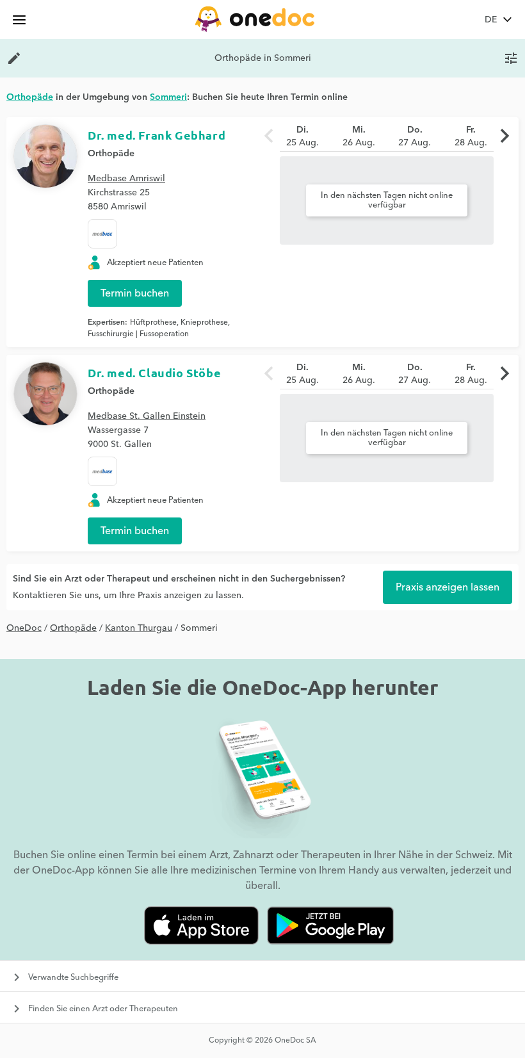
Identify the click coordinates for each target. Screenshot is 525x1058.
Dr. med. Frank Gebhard (156, 134)
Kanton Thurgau (138, 628)
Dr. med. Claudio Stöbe (154, 372)
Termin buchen (135, 293)
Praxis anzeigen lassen (447, 587)
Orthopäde (111, 153)
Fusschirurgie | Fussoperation (138, 334)
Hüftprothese (153, 322)
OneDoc (24, 628)
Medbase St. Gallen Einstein (147, 416)
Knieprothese (204, 322)
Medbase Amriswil (126, 178)
